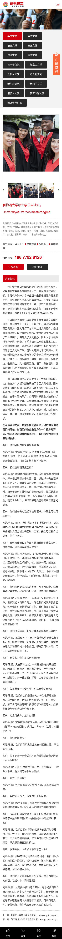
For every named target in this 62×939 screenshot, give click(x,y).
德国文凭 (32, 45)
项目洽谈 (37, 266)
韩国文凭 (32, 55)
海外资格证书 (14, 102)
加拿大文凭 (36, 64)
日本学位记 (13, 64)
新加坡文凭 (13, 83)
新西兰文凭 (36, 83)
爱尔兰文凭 (13, 74)
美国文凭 (32, 36)
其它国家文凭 (37, 93)
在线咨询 (13, 266)
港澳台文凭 (13, 93)
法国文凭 (12, 45)
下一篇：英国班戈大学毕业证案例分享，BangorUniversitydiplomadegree (31, 919)
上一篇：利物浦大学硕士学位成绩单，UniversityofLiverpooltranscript (31, 915)
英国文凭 (12, 36)
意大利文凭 (36, 74)
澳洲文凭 (12, 55)
